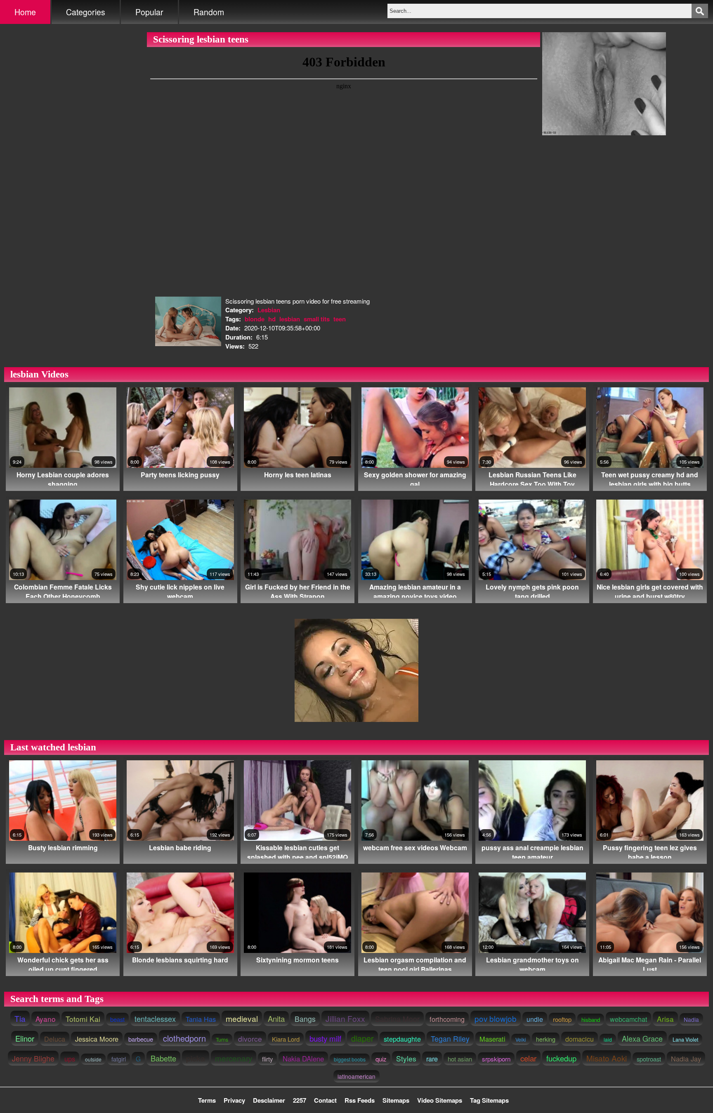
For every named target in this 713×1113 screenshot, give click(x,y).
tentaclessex (155, 1018)
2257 (299, 1100)
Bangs (305, 1019)
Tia (20, 1018)
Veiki (520, 1039)
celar (528, 1057)
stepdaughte (402, 1039)
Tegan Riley (450, 1038)
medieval (242, 1018)
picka (195, 1057)
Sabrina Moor (397, 1019)
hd (272, 318)
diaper (362, 1038)
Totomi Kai (83, 1019)
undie (534, 1019)
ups (69, 1058)
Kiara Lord (286, 1039)
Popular (149, 12)
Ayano (45, 1019)
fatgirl (118, 1059)
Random (209, 12)
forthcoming (447, 1019)
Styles (406, 1058)
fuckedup (561, 1058)
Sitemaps (395, 1100)
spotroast (649, 1058)
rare (432, 1058)
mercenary (233, 1057)
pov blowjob (496, 1018)
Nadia (691, 1019)
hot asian (460, 1058)
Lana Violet (685, 1039)
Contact (325, 1100)
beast (117, 1019)
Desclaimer (269, 1100)
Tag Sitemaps (489, 1100)
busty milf (325, 1038)
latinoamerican (356, 1076)
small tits (317, 318)
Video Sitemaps (439, 1100)
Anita (276, 1018)
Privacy (234, 1100)
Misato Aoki (606, 1057)
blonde (254, 318)
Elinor (24, 1038)
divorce (250, 1038)
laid (608, 1039)
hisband (590, 1019)
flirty (267, 1058)
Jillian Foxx (345, 1018)
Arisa (665, 1019)
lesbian (289, 318)
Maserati (492, 1039)
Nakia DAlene (303, 1058)
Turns (222, 1039)
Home (25, 12)
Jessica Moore (96, 1039)
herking (545, 1039)
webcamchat (628, 1019)
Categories (85, 12)
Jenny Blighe (33, 1058)
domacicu (579, 1039)
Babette (163, 1058)
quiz (380, 1058)
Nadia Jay (686, 1058)
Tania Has (201, 1019)
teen (339, 318)
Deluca (54, 1039)
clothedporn (184, 1038)
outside (93, 1059)
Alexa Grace (642, 1038)
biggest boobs (350, 1059)
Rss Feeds (360, 1100)
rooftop (562, 1019)
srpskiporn (496, 1058)
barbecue (140, 1039)
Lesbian (268, 309)
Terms (207, 1100)
